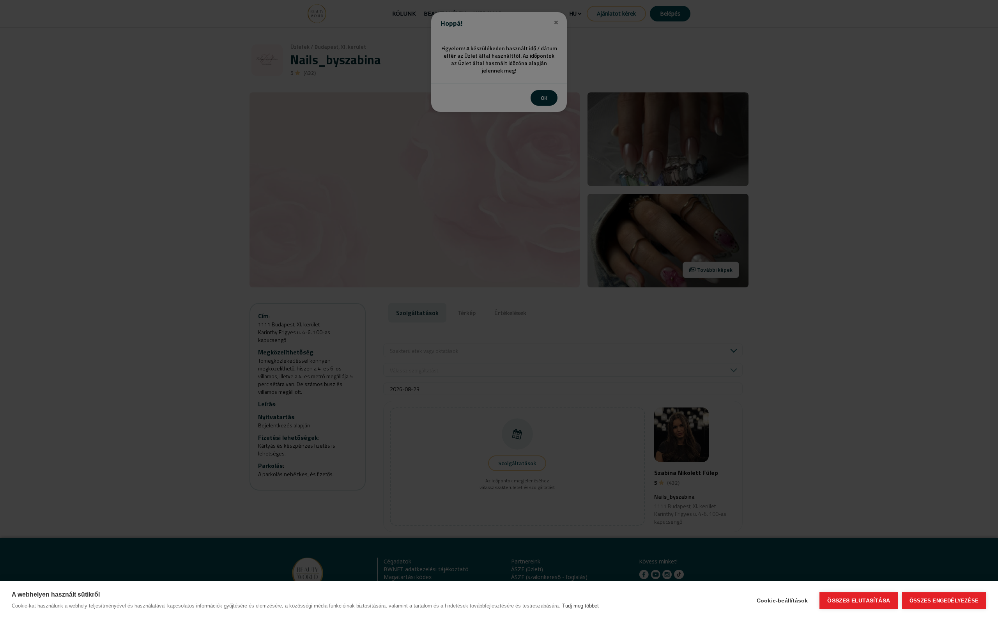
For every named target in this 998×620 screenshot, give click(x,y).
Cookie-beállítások (782, 601)
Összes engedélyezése (944, 601)
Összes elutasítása (858, 601)
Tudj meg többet (580, 606)
